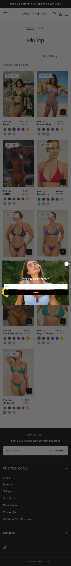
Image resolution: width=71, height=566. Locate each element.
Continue (35, 292)
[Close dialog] (66, 264)
